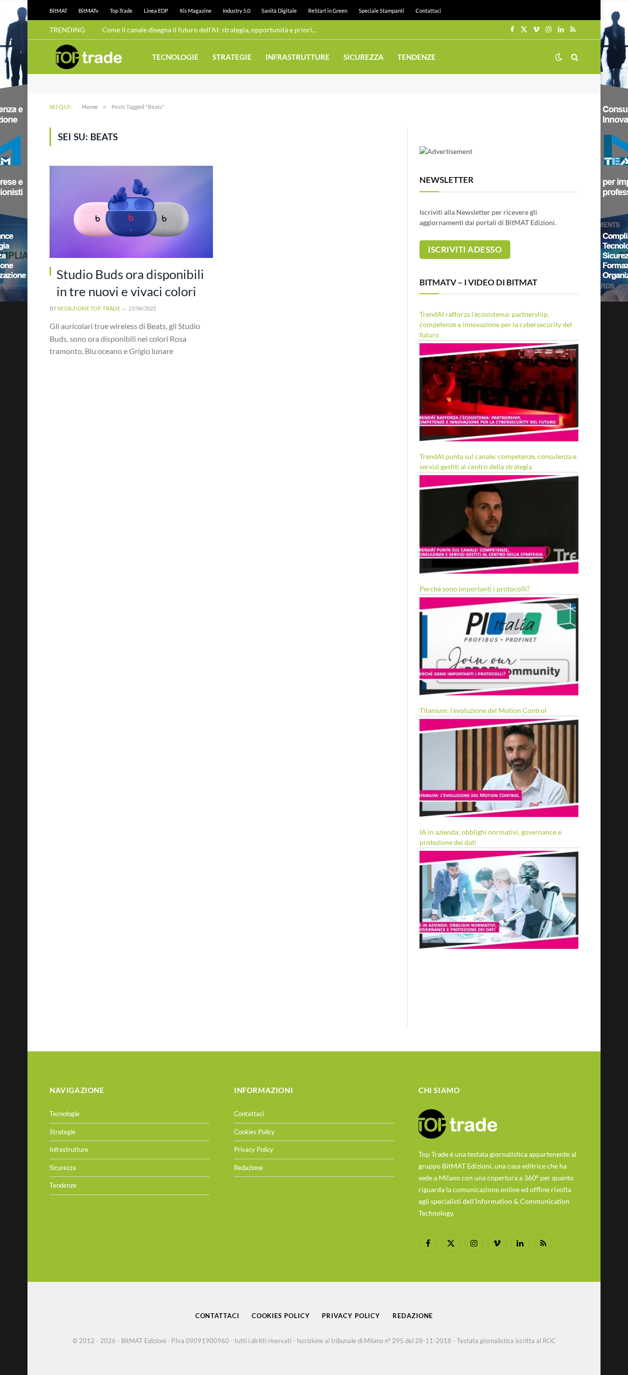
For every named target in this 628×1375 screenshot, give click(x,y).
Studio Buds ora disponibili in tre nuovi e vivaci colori (130, 282)
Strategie (232, 56)
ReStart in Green (327, 10)
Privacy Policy (253, 1149)
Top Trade (121, 10)
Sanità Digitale (279, 10)
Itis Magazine (195, 10)
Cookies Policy (254, 1132)
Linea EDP (156, 10)
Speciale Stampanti (381, 10)
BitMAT (58, 10)
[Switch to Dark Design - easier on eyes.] (559, 57)
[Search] (573, 57)
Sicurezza (363, 56)
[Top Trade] (89, 57)
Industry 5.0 (236, 10)
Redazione (248, 1167)
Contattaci (428, 10)
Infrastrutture (297, 56)
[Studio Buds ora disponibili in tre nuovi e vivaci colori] (131, 211)
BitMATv (88, 10)
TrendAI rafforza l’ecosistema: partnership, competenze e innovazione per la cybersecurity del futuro (495, 324)
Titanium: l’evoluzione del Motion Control (483, 710)
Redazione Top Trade (88, 308)
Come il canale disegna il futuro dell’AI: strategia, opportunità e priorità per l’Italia (212, 29)
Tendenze (416, 56)
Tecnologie (175, 56)
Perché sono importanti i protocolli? (474, 589)
